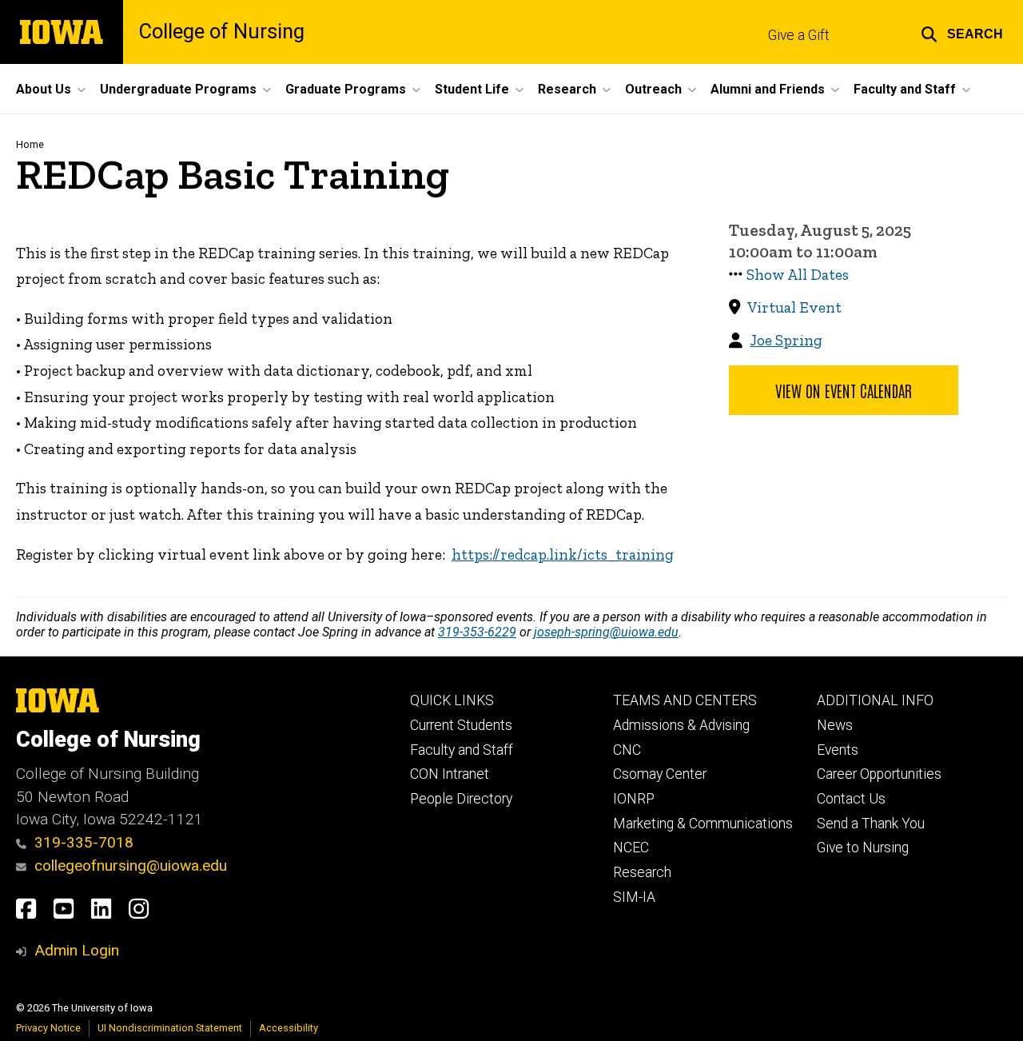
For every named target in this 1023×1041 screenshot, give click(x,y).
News (835, 725)
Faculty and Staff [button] (905, 89)
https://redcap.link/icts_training (563, 554)
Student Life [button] (472, 89)
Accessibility (288, 1028)
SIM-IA (634, 897)
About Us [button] (43, 89)
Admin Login (76, 950)
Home (30, 144)
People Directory (461, 799)
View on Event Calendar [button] (843, 390)
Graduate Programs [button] (345, 89)
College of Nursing (222, 32)
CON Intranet (449, 774)
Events (837, 750)
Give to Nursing (863, 848)
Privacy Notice (48, 1028)
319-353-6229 (477, 632)
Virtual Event (794, 307)
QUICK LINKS (452, 700)
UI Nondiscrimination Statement (170, 1028)
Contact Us (851, 799)
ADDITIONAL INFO (875, 700)
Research (642, 872)
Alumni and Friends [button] (768, 89)
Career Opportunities (879, 774)
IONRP (634, 799)
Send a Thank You (871, 824)
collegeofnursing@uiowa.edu (130, 865)
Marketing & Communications (703, 824)
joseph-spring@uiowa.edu (606, 632)
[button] (962, 32)
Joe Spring (786, 340)
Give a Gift (799, 35)
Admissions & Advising (681, 725)
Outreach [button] (653, 89)
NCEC (631, 848)
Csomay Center (660, 774)
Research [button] (567, 89)
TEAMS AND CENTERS (685, 700)
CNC (627, 750)
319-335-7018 (83, 842)
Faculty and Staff (461, 750)
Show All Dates (797, 274)
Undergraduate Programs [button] (178, 89)
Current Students (461, 725)
